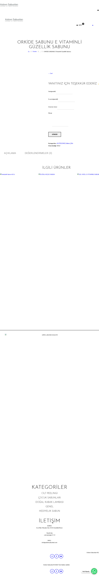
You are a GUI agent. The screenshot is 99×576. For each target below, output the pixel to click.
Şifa (71, 143)
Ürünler (35, 51)
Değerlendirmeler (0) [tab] (38, 153)
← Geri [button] (50, 73)
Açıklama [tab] (10, 153)
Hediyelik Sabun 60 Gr (18, 243)
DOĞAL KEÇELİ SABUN (56, 243)
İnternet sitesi (52, 107)
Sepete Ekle (18, 247)
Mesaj (50, 113)
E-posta (53, 99)
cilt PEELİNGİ (61, 143)
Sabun (68, 143)
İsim (52, 91)
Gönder (54, 134)
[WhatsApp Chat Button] (94, 571)
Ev (29, 51)
